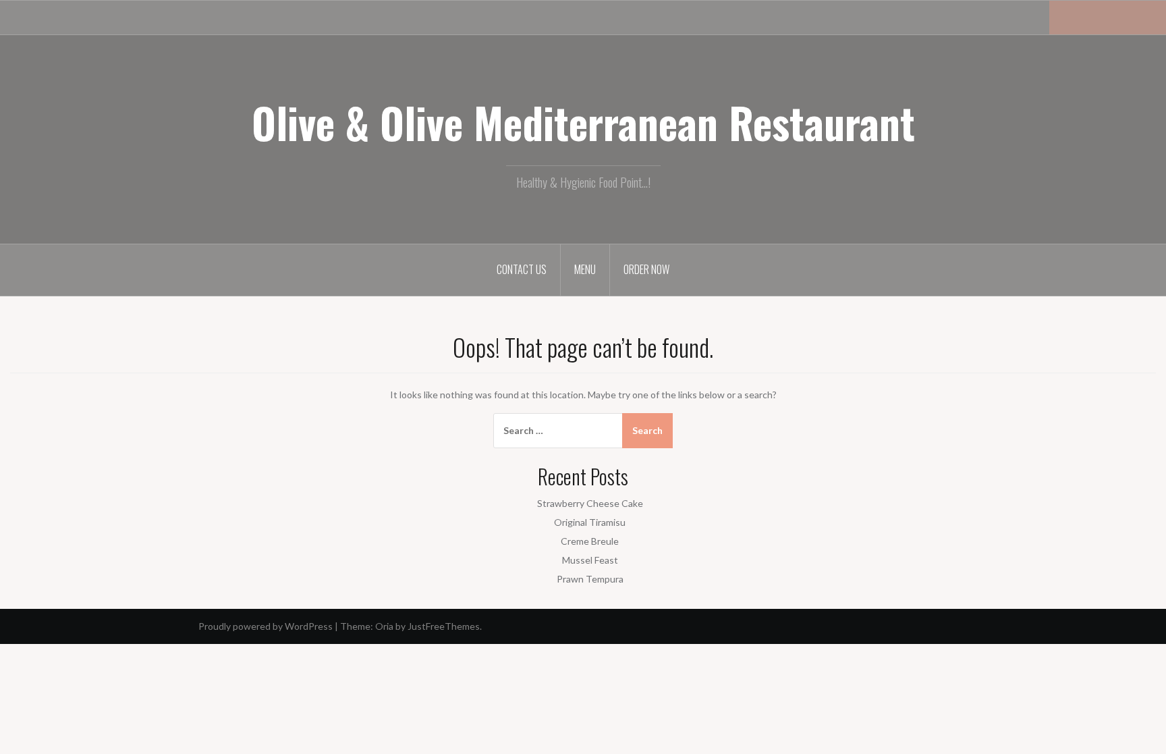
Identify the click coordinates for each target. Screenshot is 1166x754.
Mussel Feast (590, 560)
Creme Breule (590, 541)
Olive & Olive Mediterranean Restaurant (583, 122)
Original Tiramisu (590, 522)
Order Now (646, 269)
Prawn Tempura (590, 579)
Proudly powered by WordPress (265, 626)
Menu (585, 269)
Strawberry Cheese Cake (590, 503)
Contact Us (522, 269)
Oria (384, 626)
